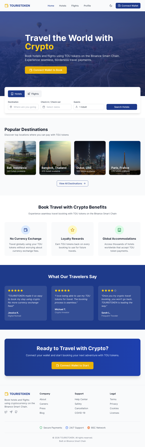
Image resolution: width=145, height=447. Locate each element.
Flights (75, 5)
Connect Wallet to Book (47, 69)
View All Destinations (70, 183)
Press (42, 408)
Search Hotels (121, 107)
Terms (113, 399)
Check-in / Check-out (50, 102)
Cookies (114, 408)
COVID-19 (80, 412)
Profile (87, 5)
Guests (77, 102)
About (43, 399)
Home (51, 5)
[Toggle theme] (110, 5)
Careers (44, 403)
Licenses (114, 412)
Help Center (81, 399)
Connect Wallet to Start (74, 365)
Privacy (114, 403)
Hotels (62, 5)
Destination (13, 102)
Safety (78, 403)
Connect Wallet (130, 5)
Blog (42, 412)
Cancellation (81, 408)
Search (109, 102)
